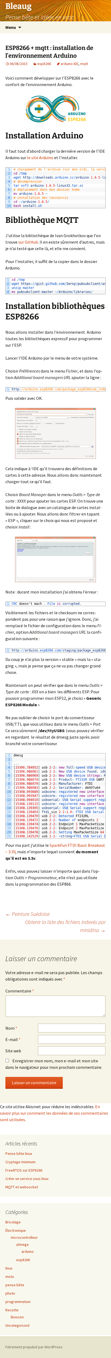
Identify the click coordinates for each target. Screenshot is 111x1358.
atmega (22, 1244)
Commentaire (19, 991)
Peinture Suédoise (27, 913)
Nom (11, 1028)
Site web (13, 1050)
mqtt (84, 63)
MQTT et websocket (21, 1187)
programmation (17, 1301)
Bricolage (13, 1222)
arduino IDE (69, 63)
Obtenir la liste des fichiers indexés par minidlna (65, 926)
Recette (12, 1310)
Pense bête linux (18, 1153)
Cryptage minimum (20, 1161)
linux (8, 1268)
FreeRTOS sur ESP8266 (23, 1170)
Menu (10, 27)
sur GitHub (28, 242)
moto (9, 1276)
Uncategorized (17, 1325)
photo (10, 1293)
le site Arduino (40, 157)
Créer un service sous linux (26, 1178)
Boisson (17, 1317)
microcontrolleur (24, 1237)
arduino (28, 1251)
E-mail (12, 1039)
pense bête (14, 1284)
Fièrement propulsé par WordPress (34, 1347)
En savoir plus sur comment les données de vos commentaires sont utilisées (54, 1113)
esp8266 (44, 63)
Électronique (15, 1230)
